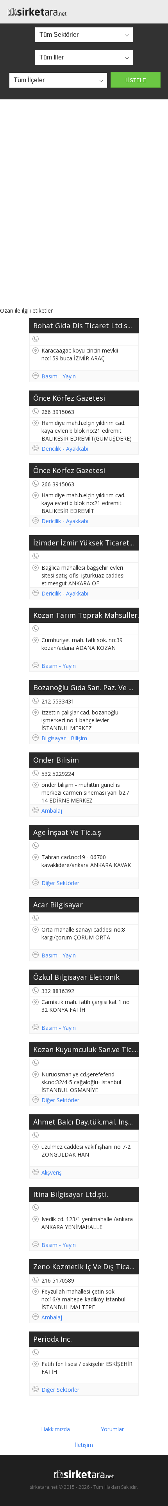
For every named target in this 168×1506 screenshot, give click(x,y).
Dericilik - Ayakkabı (64, 448)
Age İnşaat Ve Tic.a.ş (67, 832)
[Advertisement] (84, 203)
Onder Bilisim (56, 760)
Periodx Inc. (52, 1339)
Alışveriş (51, 1172)
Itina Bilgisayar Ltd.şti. (70, 1194)
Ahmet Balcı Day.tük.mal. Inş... (83, 1121)
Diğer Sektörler (60, 883)
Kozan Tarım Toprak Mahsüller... (86, 615)
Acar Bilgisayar (58, 904)
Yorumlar (112, 1429)
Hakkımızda (55, 1429)
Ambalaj (51, 810)
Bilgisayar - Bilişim (64, 738)
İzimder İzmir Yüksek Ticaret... (83, 542)
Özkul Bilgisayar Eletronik (76, 977)
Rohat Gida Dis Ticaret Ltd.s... (82, 325)
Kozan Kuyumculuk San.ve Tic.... (85, 1049)
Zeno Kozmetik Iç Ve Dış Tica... (83, 1266)
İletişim (84, 1444)
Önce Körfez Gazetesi (69, 398)
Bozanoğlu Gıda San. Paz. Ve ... (83, 687)
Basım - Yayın (58, 376)
